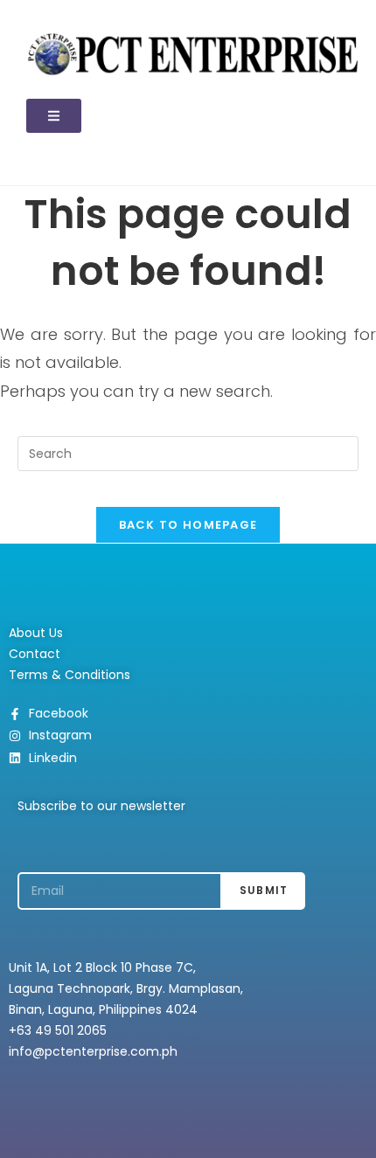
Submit (264, 890)
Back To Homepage (188, 525)
